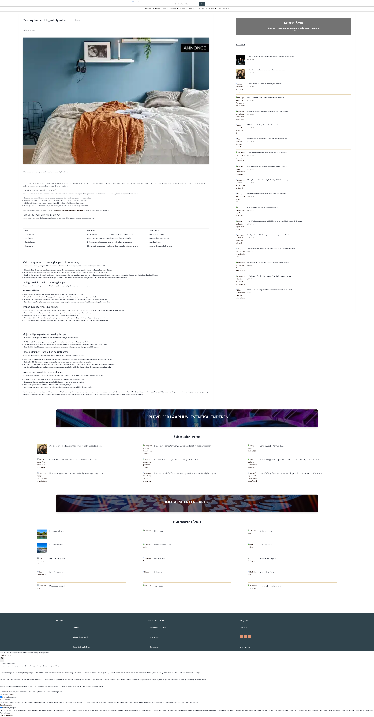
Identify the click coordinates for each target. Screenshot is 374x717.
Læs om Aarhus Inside (158, 627)
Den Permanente (57, 572)
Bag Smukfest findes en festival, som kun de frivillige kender (267, 138)
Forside (148, 9)
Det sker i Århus (293, 22)
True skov (158, 585)
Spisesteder (202, 9)
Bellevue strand (56, 544)
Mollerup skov (160, 558)
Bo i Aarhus (222, 9)
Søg (202, 4)
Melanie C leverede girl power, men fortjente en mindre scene (267, 111)
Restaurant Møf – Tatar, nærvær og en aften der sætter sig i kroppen (185, 473)
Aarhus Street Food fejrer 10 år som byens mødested (264, 83)
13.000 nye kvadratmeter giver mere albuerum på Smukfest (267, 152)
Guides (173, 9)
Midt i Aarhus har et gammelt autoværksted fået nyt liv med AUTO (269, 290)
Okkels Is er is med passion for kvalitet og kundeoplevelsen (266, 70)
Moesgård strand (57, 585)
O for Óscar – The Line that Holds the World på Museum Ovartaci (269, 276)
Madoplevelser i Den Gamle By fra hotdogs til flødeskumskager (268, 180)
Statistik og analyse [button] (6, 705)
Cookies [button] (3, 655)
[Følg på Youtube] (249, 636)
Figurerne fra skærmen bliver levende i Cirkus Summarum (266, 193)
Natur (211, 9)
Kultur (182, 9)
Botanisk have (266, 531)
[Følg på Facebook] (241, 636)
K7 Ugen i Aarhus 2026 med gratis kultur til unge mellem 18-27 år (269, 235)
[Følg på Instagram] (245, 636)
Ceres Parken (266, 544)
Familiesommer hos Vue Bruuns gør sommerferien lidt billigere (268, 262)
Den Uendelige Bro (57, 558)
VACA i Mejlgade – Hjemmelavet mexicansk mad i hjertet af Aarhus (290, 459)
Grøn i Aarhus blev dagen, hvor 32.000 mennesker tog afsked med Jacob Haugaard (274, 221)
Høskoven (158, 531)
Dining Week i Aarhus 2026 (272, 445)
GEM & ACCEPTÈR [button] (6, 716)
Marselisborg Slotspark (270, 585)
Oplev (164, 9)
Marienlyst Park (267, 572)
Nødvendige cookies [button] (7, 694)
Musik (191, 9)
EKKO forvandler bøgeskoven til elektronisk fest (263, 125)
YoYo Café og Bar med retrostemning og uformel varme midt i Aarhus (291, 473)
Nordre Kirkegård (268, 558)
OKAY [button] (9, 655)
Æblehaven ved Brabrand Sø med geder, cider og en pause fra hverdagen (271, 248)
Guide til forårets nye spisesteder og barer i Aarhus (177, 459)
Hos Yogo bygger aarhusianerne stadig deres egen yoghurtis (267, 166)
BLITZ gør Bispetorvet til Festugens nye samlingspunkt (265, 97)
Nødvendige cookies (9, 697)
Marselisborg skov (162, 544)
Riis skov (158, 572)
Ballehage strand (56, 531)
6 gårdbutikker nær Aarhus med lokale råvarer (262, 207)
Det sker (156, 9)
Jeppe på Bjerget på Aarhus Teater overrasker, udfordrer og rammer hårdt (271, 56)
